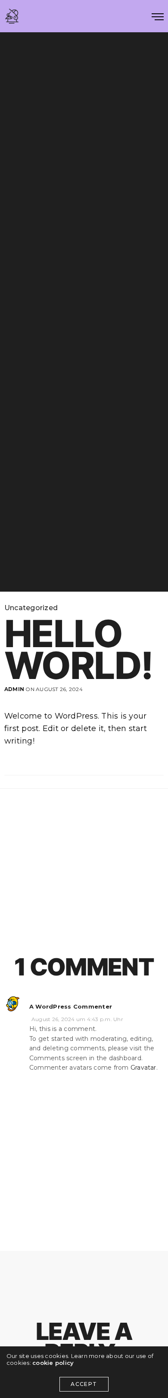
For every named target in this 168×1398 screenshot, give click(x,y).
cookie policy (53, 1362)
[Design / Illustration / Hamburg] (11, 16)
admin (14, 689)
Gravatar (143, 1067)
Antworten (147, 1001)
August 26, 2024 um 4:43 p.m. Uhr (77, 1019)
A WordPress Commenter (70, 1006)
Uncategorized (31, 608)
